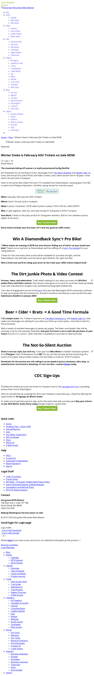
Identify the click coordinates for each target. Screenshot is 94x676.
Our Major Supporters (16, 434)
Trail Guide (14, 44)
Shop (12, 127)
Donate (4, 5)
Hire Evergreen (15, 103)
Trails (7, 39)
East (12, 74)
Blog (7, 12)
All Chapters (14, 60)
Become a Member (17, 114)
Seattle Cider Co (83, 172)
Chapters (9, 57)
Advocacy (13, 95)
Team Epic (14, 124)
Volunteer (14, 119)
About (8, 90)
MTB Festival (15, 20)
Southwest (14, 84)
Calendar (14, 17)
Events (8, 15)
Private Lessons (15, 36)
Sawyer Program (16, 52)
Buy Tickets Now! (47, 222)
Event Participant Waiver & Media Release (25, 484)
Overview (14, 28)
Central (13, 65)
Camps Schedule (16, 33)
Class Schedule (15, 31)
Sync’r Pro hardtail (71, 248)
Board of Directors (16, 100)
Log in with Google (10, 533)
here (39, 290)
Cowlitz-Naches (15, 71)
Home (3, 137)
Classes (8, 25)
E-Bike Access (15, 55)
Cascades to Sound (17, 63)
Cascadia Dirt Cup (70, 386)
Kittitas (13, 76)
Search (9, 466)
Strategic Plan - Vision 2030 (18, 426)
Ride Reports (15, 47)
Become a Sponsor (17, 122)
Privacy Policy (12, 479)
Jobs (8, 432)
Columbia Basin (16, 68)
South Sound (15, 82)
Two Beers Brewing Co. (55, 318)
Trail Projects (15, 49)
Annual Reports (13, 429)
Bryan (67, 364)
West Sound (15, 87)
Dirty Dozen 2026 (16, 41)
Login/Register (8, 2)
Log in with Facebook (11, 530)
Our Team (14, 98)
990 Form (10, 442)
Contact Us (14, 106)
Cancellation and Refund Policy (20, 487)
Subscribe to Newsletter (17, 461)
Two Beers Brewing (62, 172)
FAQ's (8, 455)
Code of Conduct (13, 476)
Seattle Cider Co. (78, 318)
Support (8, 111)
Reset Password (13, 463)
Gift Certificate (12, 437)
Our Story (14, 92)
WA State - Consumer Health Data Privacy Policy (28, 482)
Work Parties (15, 23)
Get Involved (15, 130)
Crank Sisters (15, 108)
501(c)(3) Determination (17, 490)
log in (10, 540)
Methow (13, 79)
